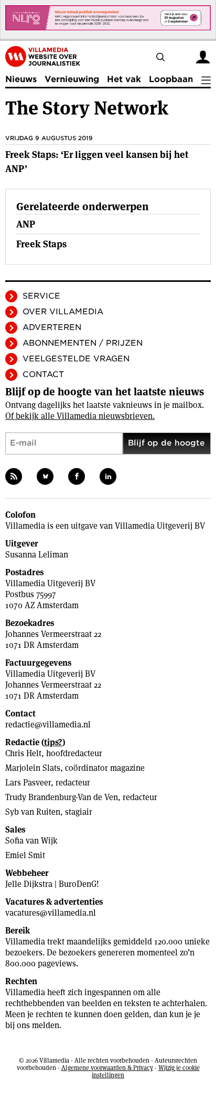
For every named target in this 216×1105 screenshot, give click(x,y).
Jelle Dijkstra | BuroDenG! (52, 884)
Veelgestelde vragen (76, 358)
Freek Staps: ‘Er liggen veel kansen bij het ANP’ (96, 162)
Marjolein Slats (32, 767)
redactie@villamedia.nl (48, 724)
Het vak (124, 79)
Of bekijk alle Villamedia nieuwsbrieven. (80, 416)
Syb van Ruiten (32, 811)
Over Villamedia (63, 311)
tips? (53, 742)
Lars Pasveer (28, 782)
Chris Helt (23, 753)
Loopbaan (171, 79)
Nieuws (21, 79)
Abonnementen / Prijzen (83, 343)
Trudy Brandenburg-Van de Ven (61, 797)
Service (41, 296)
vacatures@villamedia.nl (50, 912)
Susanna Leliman (36, 554)
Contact (43, 374)
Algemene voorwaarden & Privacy (107, 1068)
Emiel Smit (25, 855)
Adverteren (52, 327)
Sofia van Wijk (31, 840)
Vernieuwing (72, 79)
